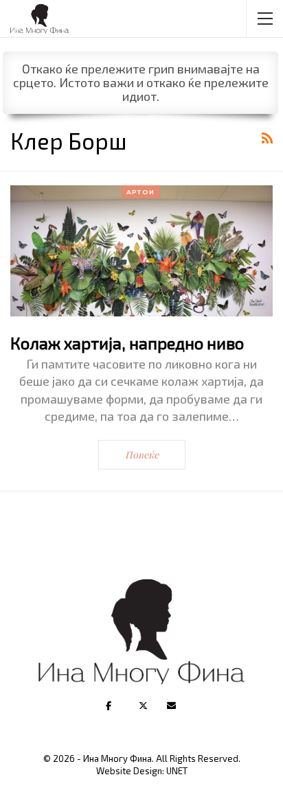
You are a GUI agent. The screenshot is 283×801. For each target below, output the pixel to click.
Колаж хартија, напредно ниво (127, 343)
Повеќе (142, 454)
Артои (140, 192)
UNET (177, 770)
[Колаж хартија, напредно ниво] (141, 250)
